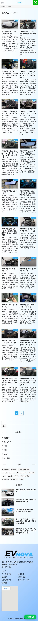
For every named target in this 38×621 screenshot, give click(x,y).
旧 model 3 (5, 479)
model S (4, 473)
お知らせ (7, 438)
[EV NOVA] (19, 2)
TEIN (3, 476)
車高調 (21, 479)
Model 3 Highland (23, 469)
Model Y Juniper (21, 473)
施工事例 (7, 458)
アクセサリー (8, 442)
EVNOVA (13, 469)
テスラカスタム (25, 476)
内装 (5, 446)
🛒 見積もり (30, 617)
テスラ (16, 476)
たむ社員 (9, 476)
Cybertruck (5, 469)
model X (12, 473)
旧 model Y (14, 479)
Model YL (31, 473)
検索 (4, 426)
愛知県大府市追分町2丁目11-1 (23, 562)
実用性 (6, 454)
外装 (5, 450)
